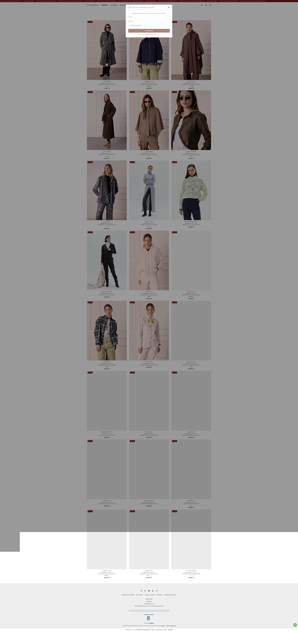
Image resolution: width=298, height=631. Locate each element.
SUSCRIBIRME (149, 31)
